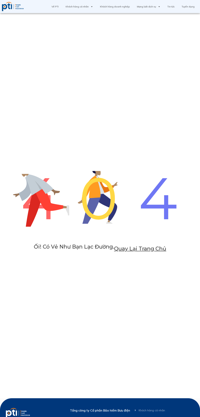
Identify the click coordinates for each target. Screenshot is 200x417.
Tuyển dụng (188, 6)
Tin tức (171, 6)
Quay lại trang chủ (140, 248)
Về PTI (55, 6)
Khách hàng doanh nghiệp (115, 6)
